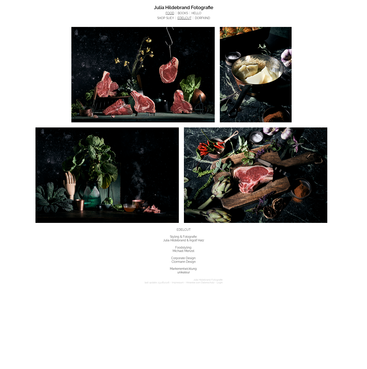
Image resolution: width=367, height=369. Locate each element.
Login (220, 282)
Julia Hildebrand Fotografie (183, 7)
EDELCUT (184, 18)
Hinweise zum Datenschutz (200, 282)
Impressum (178, 282)
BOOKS (183, 13)
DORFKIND (202, 18)
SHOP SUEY (165, 18)
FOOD (170, 13)
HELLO (196, 13)
